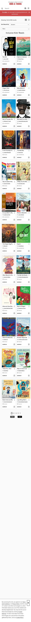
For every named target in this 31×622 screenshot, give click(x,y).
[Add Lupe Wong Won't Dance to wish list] (29, 407)
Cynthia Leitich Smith (22, 339)
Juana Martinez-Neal (8, 308)
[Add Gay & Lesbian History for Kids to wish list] (14, 189)
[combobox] (12, 8)
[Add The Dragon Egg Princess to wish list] (14, 251)
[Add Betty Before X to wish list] (29, 95)
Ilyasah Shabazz (21, 90)
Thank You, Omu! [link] (7, 368)
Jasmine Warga (7, 277)
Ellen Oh (5, 246)
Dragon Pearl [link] (6, 88)
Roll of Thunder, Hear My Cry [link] (8, 119)
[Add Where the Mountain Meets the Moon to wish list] (14, 345)
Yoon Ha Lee (6, 90)
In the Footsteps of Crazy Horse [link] (8, 150)
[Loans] (25, 8)
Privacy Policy (16, 604)
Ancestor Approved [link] (22, 337)
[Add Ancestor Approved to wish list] (29, 345)
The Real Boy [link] (20, 150)
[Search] (2, 8)
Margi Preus (20, 59)
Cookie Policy (19, 617)
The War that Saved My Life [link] (22, 275)
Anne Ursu (20, 152)
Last (20, 417)
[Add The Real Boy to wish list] (29, 158)
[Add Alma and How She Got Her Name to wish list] (14, 313)
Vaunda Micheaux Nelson (23, 121)
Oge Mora (6, 370)
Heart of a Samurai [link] (22, 57)
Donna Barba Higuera (22, 401)
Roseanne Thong (22, 308)
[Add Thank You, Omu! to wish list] (14, 376)
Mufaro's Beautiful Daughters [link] (22, 213)
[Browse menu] (28, 8)
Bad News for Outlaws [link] (22, 119)
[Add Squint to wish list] (29, 251)
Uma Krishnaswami (8, 401)
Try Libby (4, 12)
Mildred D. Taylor (7, 121)
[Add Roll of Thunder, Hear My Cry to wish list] (14, 126)
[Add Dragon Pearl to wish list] (14, 95)
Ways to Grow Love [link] (22, 368)
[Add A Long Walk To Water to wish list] (14, 220)
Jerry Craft (6, 59)
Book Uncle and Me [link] (8, 400)
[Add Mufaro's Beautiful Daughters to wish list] (29, 220)
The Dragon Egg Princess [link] (8, 244)
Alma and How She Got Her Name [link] (8, 306)
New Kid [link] (5, 57)
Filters (3, 29)
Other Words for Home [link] (8, 275)
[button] (26, 20)
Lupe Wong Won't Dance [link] (22, 400)
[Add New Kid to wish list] (14, 64)
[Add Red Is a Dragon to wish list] (29, 313)
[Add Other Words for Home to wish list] (14, 282)
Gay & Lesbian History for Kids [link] (8, 181)
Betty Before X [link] (21, 88)
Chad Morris (21, 246)
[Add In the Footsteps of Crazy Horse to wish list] (14, 158)
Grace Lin (6, 339)
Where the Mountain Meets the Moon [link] (8, 337)
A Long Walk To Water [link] (8, 213)
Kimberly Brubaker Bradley (23, 277)
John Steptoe (21, 214)
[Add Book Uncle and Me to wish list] (14, 407)
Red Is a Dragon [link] (21, 306)
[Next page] (20, 413)
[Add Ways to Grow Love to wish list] (29, 376)
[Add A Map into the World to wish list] (29, 189)
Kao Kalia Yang (21, 183)
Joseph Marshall (7, 152)
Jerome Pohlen (7, 183)
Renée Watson (21, 370)
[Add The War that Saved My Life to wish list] (29, 282)
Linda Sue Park (7, 214)
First (12, 417)
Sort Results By (5, 24)
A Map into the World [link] (22, 181)
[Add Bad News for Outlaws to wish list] (29, 126)
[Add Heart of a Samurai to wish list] (29, 64)
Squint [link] (19, 244)
